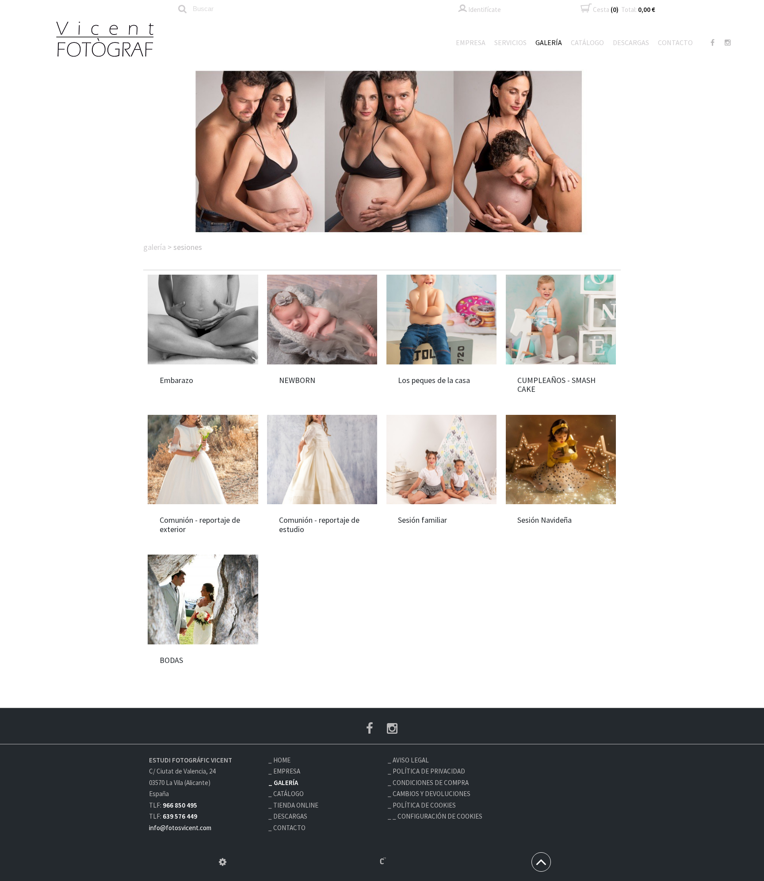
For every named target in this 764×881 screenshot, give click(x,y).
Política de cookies (424, 805)
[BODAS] (203, 599)
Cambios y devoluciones (431, 793)
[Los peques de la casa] (441, 319)
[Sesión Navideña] (561, 459)
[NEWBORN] (322, 319)
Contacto (675, 42)
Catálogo (587, 42)
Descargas (631, 42)
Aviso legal (411, 760)
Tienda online (295, 805)
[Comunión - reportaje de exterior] (203, 459)
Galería (548, 42)
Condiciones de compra (431, 782)
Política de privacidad (429, 771)
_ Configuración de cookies (437, 816)
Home (281, 760)
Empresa (470, 42)
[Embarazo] (203, 319)
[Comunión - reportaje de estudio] (322, 459)
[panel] (223, 862)
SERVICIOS (510, 42)
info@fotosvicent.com (180, 828)
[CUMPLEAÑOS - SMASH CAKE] (561, 319)
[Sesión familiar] (441, 459)
